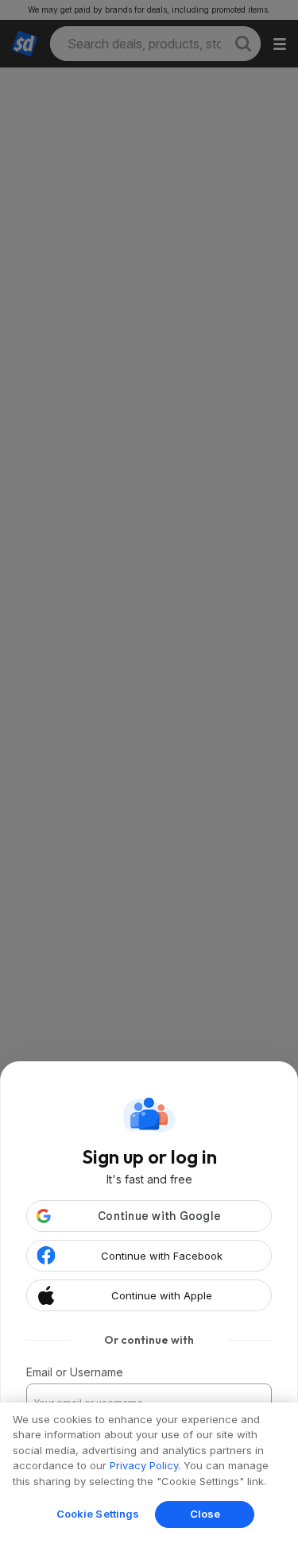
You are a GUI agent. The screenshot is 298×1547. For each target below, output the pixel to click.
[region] (149, 1475)
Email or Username (74, 1372)
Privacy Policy (144, 1465)
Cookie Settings (98, 1513)
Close (205, 1513)
